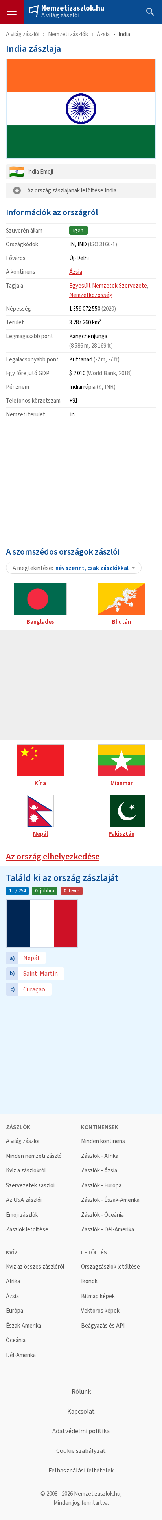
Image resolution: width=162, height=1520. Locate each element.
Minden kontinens (103, 1141)
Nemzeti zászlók (68, 34)
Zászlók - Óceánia (102, 1215)
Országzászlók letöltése (110, 1266)
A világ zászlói (60, 15)
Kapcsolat (81, 1411)
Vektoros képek (100, 1310)
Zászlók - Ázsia (99, 1170)
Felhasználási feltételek (81, 1470)
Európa (14, 1310)
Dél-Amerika (21, 1355)
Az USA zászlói (24, 1200)
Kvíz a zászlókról (26, 1170)
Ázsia (103, 34)
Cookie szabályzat (81, 1451)
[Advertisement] (81, 482)
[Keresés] (150, 12)
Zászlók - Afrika (99, 1156)
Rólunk (81, 1391)
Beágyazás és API (103, 1325)
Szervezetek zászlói (30, 1185)
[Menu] (12, 12)
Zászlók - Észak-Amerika (110, 1200)
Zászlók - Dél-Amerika (107, 1229)
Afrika (13, 1281)
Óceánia (16, 1340)
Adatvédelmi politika (81, 1431)
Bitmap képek (98, 1296)
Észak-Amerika (23, 1325)
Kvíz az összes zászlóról (35, 1266)
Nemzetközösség (90, 294)
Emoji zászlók (22, 1215)
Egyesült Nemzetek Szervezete (108, 285)
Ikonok (89, 1281)
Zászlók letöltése (27, 1229)
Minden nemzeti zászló (34, 1156)
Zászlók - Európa (101, 1185)
